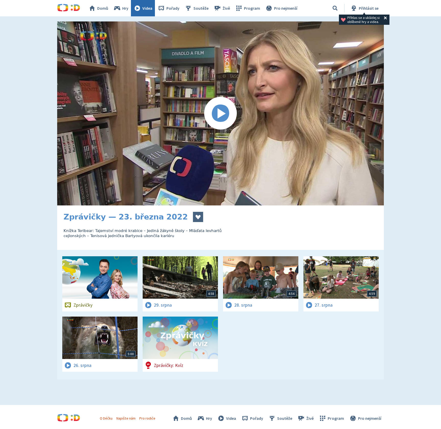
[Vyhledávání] (335, 8)
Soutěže (201, 8)
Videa (147, 8)
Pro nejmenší (285, 8)
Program (252, 8)
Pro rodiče (147, 418)
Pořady (172, 8)
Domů (102, 8)
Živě (226, 8)
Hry (125, 8)
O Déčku (106, 418)
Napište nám (125, 418)
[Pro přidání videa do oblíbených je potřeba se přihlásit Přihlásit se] (198, 217)
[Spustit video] (220, 113)
